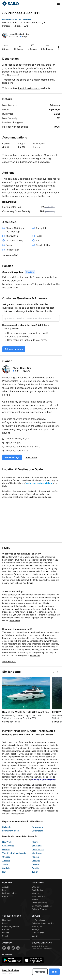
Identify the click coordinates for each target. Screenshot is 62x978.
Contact (5, 896)
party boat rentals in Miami (39, 483)
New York (7, 842)
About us (6, 887)
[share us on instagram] (13, 948)
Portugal (36, 860)
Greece (35, 864)
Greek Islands (38, 933)
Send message (12, 457)
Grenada (6, 857)
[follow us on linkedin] (18, 948)
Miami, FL (36, 929)
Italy (4, 872)
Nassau (6, 849)
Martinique (37, 853)
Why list (35, 893)
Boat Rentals (37, 890)
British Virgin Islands (11, 926)
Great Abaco (38, 849)
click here (7, 311)
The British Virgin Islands (14, 853)
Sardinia (6, 868)
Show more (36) (10, 255)
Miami (34, 842)
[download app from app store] (34, 960)
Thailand (6, 860)
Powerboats (37, 827)
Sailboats (6, 827)
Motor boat (25, 19)
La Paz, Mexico (38, 920)
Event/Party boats (10, 830)
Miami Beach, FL (9, 19)
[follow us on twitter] (4, 948)
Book (54, 971)
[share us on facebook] (8, 948)
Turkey (35, 872)
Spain (5, 864)
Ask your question (14, 349)
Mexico (35, 857)
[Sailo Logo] (10, 3)
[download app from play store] (12, 960)
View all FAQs (9, 661)
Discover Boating (39, 902)
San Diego (37, 845)
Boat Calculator (39, 896)
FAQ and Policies (9, 893)
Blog (4, 890)
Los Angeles (8, 845)
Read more (7, 83)
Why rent (36, 887)
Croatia (35, 868)
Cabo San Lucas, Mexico (43, 923)
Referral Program (39, 909)
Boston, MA (37, 926)
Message (40, 971)
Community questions (42, 906)
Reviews (36, 899)
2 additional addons (29, 88)
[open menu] (58, 3)
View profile (31, 457)
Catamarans (37, 830)
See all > (6, 936)
